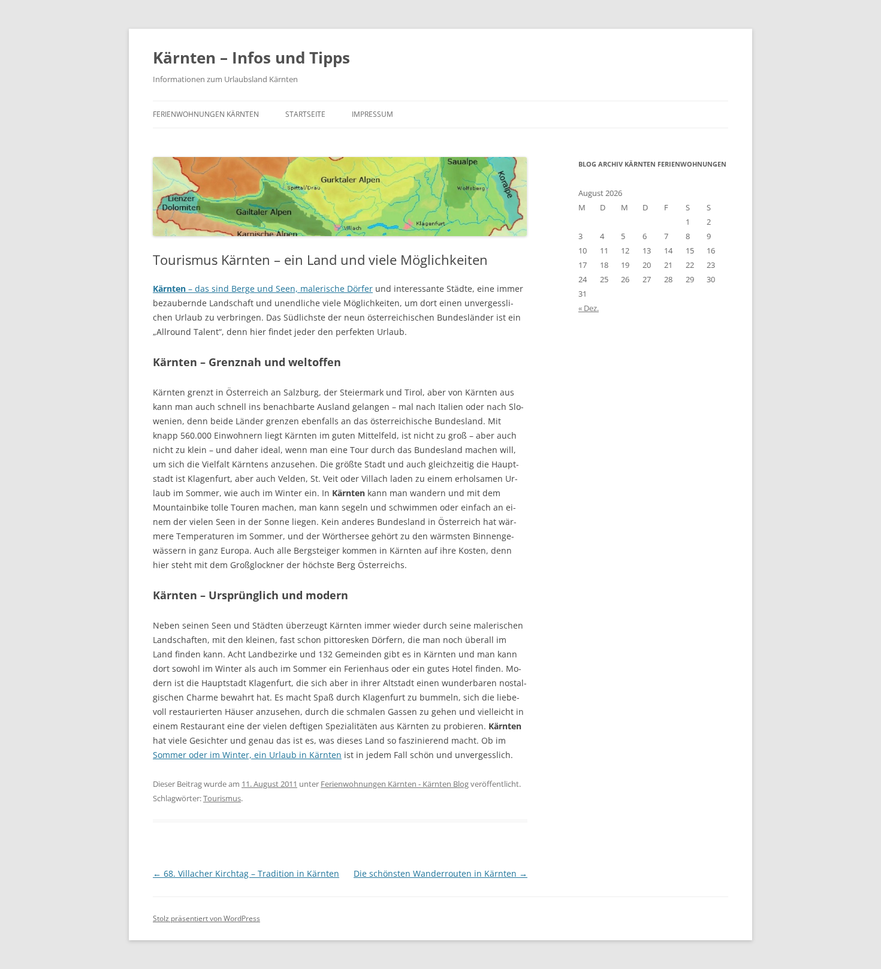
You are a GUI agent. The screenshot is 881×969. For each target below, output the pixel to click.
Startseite (305, 114)
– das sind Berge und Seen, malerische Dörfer (263, 288)
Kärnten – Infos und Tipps (251, 57)
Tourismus (222, 798)
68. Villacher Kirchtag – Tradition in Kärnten (246, 873)
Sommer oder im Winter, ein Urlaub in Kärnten (247, 754)
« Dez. (588, 308)
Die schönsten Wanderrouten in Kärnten (440, 873)
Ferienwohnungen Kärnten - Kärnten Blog (395, 783)
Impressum (372, 114)
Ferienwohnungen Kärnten (206, 114)
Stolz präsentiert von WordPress (206, 918)
